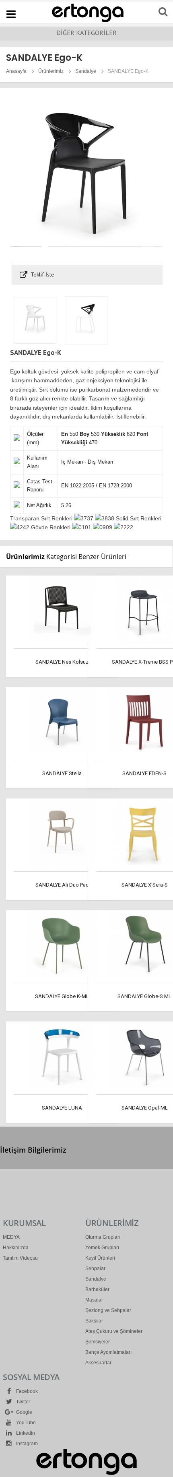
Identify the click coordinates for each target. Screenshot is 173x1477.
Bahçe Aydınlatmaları (108, 1352)
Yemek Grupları (102, 1247)
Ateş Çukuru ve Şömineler (113, 1331)
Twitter (22, 1402)
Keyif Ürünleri (100, 1258)
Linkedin (25, 1433)
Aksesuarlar (98, 1363)
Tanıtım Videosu (20, 1258)
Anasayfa (16, 71)
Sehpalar (95, 1268)
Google (23, 1412)
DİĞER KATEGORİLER (86, 33)
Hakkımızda (16, 1247)
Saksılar (94, 1321)
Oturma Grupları (102, 1237)
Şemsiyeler (97, 1342)
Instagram (26, 1443)
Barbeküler (97, 1289)
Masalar (94, 1300)
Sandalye (85, 71)
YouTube (25, 1422)
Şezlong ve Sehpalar (108, 1310)
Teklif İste (41, 274)
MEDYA (11, 1237)
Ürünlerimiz (51, 71)
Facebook (26, 1391)
